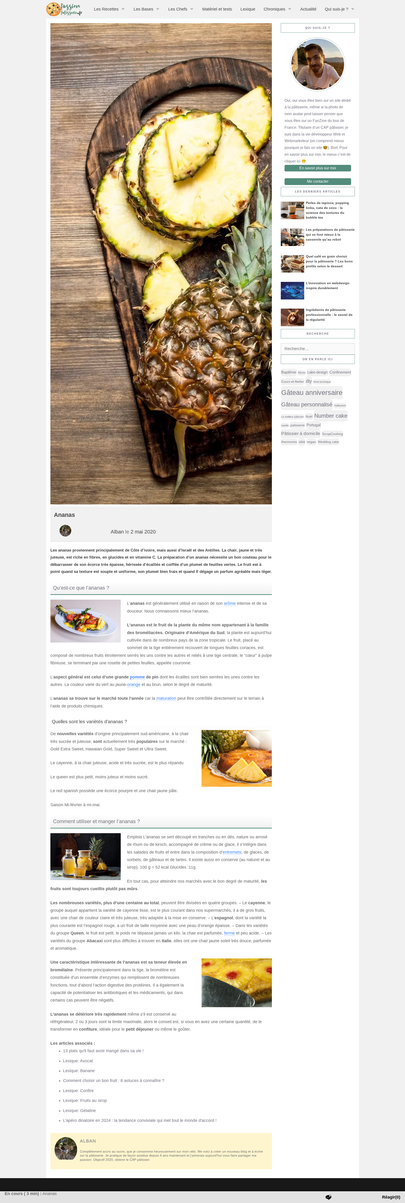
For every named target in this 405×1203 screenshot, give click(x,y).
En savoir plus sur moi (317, 168)
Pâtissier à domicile (300, 433)
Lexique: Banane (79, 1070)
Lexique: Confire (78, 1090)
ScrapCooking (332, 434)
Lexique (247, 9)
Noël (309, 416)
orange (133, 684)
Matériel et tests (217, 9)
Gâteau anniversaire (311, 392)
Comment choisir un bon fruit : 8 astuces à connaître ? (113, 1080)
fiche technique (322, 381)
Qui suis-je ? (336, 9)
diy (309, 381)
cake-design (317, 372)
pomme (137, 677)
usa (302, 442)
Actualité (308, 9)
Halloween (340, 405)
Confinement (340, 372)
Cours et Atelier (292, 381)
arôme (230, 603)
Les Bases (143, 9)
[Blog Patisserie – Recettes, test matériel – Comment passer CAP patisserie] (65, 9)
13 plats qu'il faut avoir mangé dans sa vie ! (103, 1050)
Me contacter (317, 181)
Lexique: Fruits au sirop (85, 1100)
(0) (391, 1197)
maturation (166, 698)
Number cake (330, 415)
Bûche (301, 372)
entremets (232, 852)
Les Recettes (106, 9)
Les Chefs (177, 9)
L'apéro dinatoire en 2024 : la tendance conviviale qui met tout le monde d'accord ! (140, 1120)
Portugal (314, 425)
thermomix (289, 442)
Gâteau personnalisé (306, 404)
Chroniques (274, 9)
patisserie (297, 425)
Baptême (288, 372)
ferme (229, 933)
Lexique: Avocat (78, 1061)
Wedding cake (328, 442)
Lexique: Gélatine (79, 1110)
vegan (311, 442)
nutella (285, 425)
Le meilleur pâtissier (292, 416)
